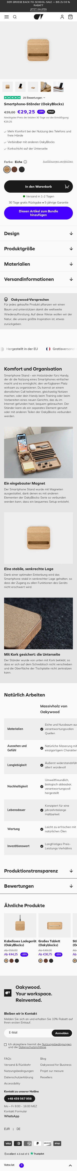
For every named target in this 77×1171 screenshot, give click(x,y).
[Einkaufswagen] (70, 16)
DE (18, 1129)
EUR (7, 1129)
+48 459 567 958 (20, 1098)
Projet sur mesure (52, 1071)
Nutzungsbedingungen (56, 1044)
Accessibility (12, 1083)
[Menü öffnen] (6, 16)
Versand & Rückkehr (17, 1065)
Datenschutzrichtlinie (32, 1047)
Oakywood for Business (55, 1065)
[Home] (38, 16)
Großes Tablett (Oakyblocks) (49, 943)
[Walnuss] (14, 169)
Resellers (46, 1077)
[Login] (62, 16)
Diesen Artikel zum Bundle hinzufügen (38, 213)
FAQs (7, 1058)
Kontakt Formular (15, 1111)
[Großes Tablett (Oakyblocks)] (54, 925)
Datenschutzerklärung (18, 1077)
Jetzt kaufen (38, 9)
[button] (38, 233)
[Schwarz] (22, 169)
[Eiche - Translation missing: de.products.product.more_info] (25, 162)
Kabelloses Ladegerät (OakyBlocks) (20, 943)
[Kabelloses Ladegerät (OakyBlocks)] (20, 925)
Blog (43, 1058)
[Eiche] (7, 169)
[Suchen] (14, 17)
